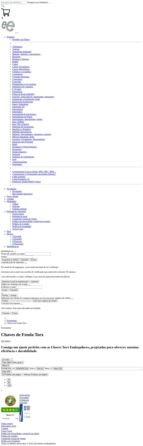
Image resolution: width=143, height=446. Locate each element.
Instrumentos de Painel (22, 117)
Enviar (33, 260)
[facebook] (25, 395)
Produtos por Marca (21, 39)
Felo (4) (40, 369)
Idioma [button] (10, 234)
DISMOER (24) (22, 369)
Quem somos (18, 214)
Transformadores (19, 162)
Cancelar (24, 260)
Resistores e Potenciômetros (24, 147)
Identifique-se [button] (13, 246)
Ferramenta (17, 92)
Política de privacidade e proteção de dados (31, 221)
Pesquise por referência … (39, 2)
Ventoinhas (17, 164)
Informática (17, 112)
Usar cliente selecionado (20, 301)
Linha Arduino (18, 176)
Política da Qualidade (21, 226)
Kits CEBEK (18, 122)
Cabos (15, 64)
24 (9, 380)
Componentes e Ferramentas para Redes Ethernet (34, 174)
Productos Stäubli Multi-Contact (26, 181)
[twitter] (23, 402)
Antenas (16, 49)
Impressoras (17, 109)
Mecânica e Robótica (21, 129)
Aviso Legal (17, 229)
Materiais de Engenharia (23, 127)
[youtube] (24, 397)
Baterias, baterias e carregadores (26, 54)
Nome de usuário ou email (12, 254)
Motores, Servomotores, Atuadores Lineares (31, 134)
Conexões (16, 82)
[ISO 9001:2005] (25, 421)
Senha (4, 257)
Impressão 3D (18, 107)
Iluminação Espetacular (22, 102)
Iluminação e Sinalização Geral (26, 99)
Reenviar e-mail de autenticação (15, 282)
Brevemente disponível (22, 194)
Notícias (16, 206)
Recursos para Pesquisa (22, 142)
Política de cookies (9, 436)
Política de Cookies (20, 224)
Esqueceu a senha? (10, 260)
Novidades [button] (11, 189)
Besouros (16, 57)
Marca (5, 365)
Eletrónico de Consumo (22, 87)
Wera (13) (58, 369)
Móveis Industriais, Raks (23, 137)
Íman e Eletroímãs (20, 104)
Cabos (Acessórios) (20, 67)
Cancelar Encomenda (10, 303)
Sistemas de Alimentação (23, 157)
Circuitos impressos (20, 77)
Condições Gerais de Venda (24, 219)
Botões (15, 62)
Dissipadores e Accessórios (24, 84)
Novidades (17, 191)
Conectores (17, 79)
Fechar (5, 295)
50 (9, 383)
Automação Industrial (21, 51)
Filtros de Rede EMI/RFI (23, 94)
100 (9, 386)
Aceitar (13, 295)
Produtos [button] (11, 37)
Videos (15, 204)
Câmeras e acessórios (21, 72)
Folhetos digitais (19, 209)
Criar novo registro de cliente (44, 301)
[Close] (26, 263)
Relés (14, 144)
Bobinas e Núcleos (20, 59)
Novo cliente (12, 196)
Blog (9, 231)
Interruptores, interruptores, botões (27, 119)
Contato (10, 199)
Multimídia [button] (11, 201)
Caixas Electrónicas (21, 69)
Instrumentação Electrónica (24, 114)
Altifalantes (17, 46)
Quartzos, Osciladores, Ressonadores (28, 139)
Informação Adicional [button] (16, 211)
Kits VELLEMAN (20, 124)
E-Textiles (16, 89)
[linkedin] (24, 400)
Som (14, 159)
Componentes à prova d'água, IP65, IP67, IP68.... (34, 171)
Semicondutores (19, 152)
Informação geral (19, 216)
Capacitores (17, 74)
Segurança (17, 149)
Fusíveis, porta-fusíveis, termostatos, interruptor (33, 97)
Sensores (16, 154)
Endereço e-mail (8, 287)
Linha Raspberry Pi (20, 179)
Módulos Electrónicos (22, 132)
